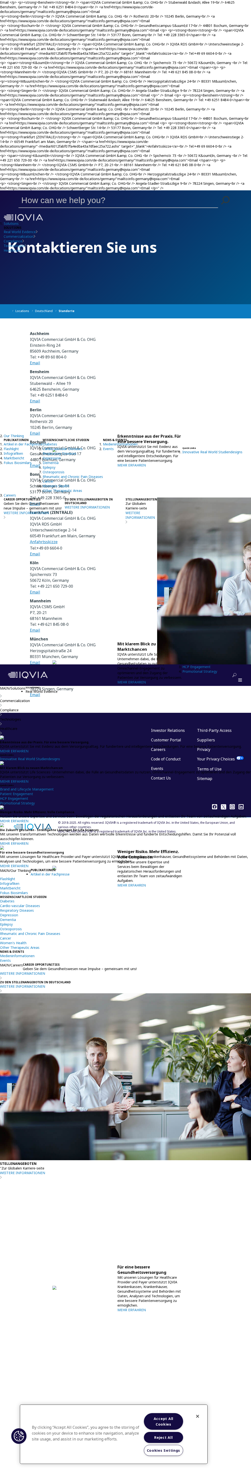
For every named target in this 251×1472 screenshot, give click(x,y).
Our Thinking (14, 435)
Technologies (14, 245)
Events (108, 448)
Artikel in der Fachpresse (23, 444)
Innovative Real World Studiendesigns (212, 452)
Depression (52, 458)
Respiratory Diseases (59, 453)
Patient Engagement (16, 793)
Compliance (13, 241)
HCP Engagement (196, 666)
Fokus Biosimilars (18, 462)
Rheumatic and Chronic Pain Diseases (73, 476)
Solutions (11, 223)
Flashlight (11, 448)
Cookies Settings (163, 1450)
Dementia (51, 462)
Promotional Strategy (199, 671)
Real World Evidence (20, 231)
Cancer (48, 481)
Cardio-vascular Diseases (63, 448)
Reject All (163, 1437)
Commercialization (19, 236)
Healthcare (12, 250)
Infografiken (13, 453)
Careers (10, 495)
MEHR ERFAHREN (131, 682)
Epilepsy (49, 467)
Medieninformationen (120, 444)
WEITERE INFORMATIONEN (26, 512)
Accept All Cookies (163, 1421)
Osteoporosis (53, 472)
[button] (225, 200)
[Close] (197, 1416)
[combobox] (111, 200)
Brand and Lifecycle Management (27, 789)
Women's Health (56, 486)
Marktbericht (14, 458)
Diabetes (50, 444)
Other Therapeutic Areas (62, 490)
